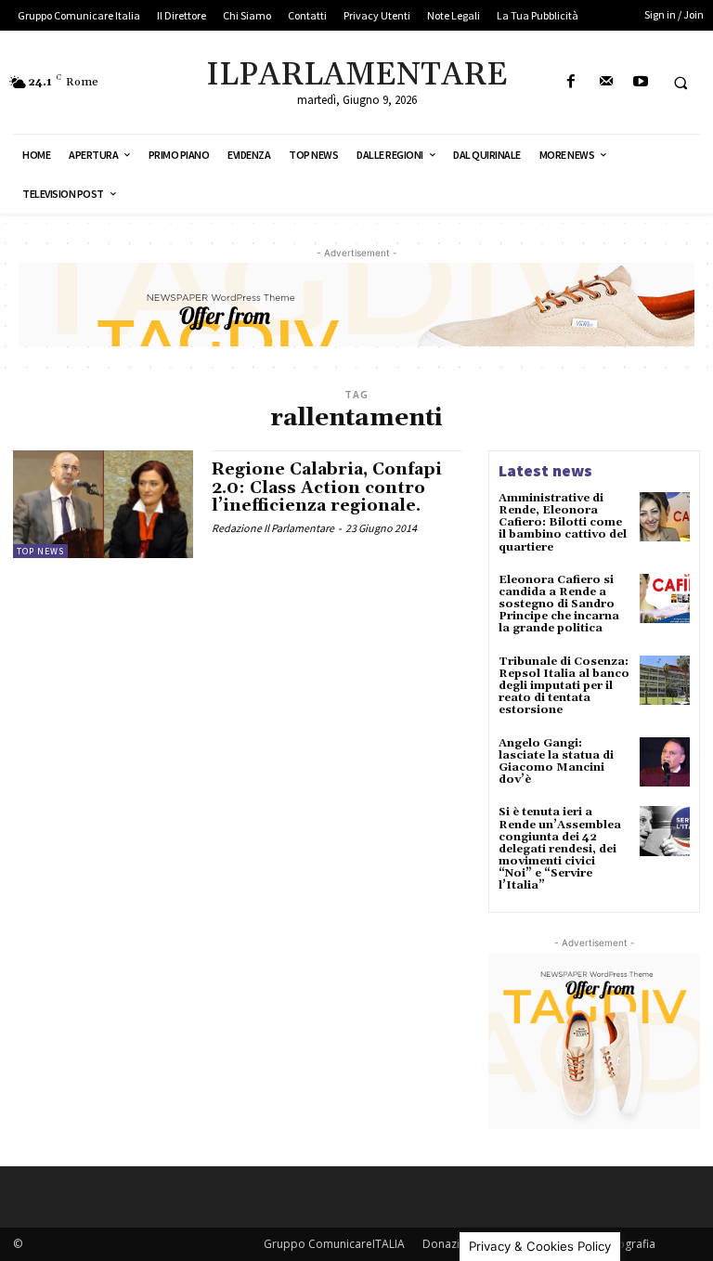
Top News (40, 551)
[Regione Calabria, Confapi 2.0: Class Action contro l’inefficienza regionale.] (103, 504)
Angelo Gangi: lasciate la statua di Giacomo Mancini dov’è (556, 761)
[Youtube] (640, 82)
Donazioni (449, 1244)
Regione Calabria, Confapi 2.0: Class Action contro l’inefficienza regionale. (327, 488)
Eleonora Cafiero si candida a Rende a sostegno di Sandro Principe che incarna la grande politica (559, 604)
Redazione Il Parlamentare (273, 528)
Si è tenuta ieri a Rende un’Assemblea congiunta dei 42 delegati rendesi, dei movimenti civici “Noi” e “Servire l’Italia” (560, 848)
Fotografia (628, 1244)
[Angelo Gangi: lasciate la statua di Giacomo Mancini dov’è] (665, 762)
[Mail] (605, 82)
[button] (680, 82)
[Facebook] (571, 82)
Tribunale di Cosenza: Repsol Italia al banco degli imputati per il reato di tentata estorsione (564, 686)
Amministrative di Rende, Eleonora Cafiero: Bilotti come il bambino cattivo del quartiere (563, 522)
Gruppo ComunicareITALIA (334, 1244)
